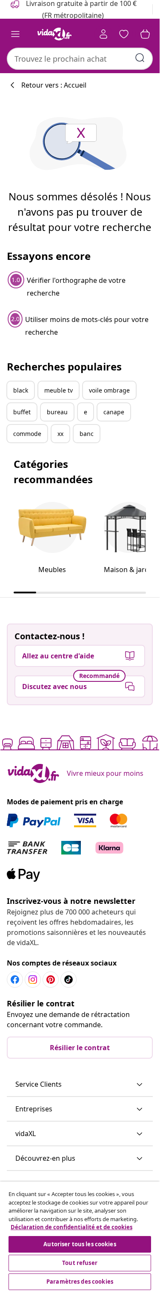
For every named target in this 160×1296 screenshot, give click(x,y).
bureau (57, 412)
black (20, 390)
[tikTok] (68, 979)
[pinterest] (50, 979)
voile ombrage (109, 390)
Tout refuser (79, 1263)
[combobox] (80, 59)
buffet (22, 412)
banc (87, 434)
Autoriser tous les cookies (79, 1244)
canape (113, 412)
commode (27, 434)
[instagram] (33, 979)
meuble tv (58, 390)
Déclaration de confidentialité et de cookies (71, 1227)
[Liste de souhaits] (123, 34)
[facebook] (15, 979)
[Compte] (103, 34)
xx (60, 434)
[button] (80, 1084)
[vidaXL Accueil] (54, 34)
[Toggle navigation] (15, 34)
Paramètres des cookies (79, 1281)
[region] (80, 1237)
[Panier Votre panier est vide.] (145, 34)
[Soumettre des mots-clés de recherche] (140, 58)
